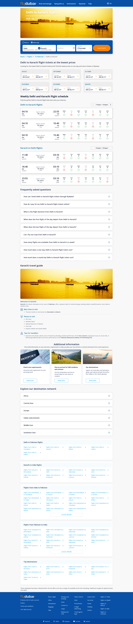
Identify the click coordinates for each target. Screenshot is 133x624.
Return (27, 42)
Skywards (82, 4)
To (41, 46)
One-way (36, 42)
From (25, 46)
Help (90, 4)
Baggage (51, 607)
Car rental (90, 600)
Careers (89, 610)
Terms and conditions (26, 606)
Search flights (101, 48)
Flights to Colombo (103, 613)
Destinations (71, 4)
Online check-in (78, 597)
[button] (66, 196)
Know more (30, 380)
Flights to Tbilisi (105, 597)
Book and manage (45, 4)
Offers (50, 600)
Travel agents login (78, 613)
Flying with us (59, 4)
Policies (22, 603)
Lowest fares (91, 597)
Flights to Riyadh (105, 600)
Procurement (78, 603)
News (63, 602)
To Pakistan (39, 57)
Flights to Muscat (103, 604)
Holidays (89, 607)
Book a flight (52, 597)
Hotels (89, 603)
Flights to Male (104, 609)
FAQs (75, 600)
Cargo (63, 609)
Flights (29, 57)
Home (22, 57)
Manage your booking (65, 598)
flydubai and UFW (64, 613)
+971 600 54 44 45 (25, 609)
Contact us (64, 605)
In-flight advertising (77, 608)
